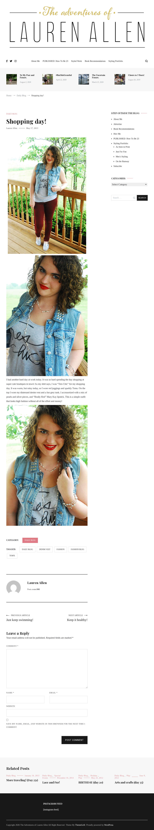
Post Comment (74, 740)
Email (53, 693)
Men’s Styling (122, 156)
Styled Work (76, 61)
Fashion (61, 549)
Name (10, 693)
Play (80, 778)
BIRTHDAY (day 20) (91, 782)
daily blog (27, 549)
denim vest (44, 549)
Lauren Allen (11, 128)
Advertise (118, 124)
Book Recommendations (95, 61)
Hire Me (117, 134)
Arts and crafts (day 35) (129, 782)
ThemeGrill (80, 825)
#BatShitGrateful (64, 75)
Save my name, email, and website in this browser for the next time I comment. (45, 725)
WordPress (108, 825)
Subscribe (118, 166)
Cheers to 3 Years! (136, 75)
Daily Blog (11, 114)
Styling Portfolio (115, 61)
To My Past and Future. (27, 76)
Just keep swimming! (19, 618)
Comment (12, 646)
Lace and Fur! (51, 782)
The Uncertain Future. (98, 76)
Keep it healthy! (77, 618)
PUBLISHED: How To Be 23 (55, 61)
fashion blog (77, 549)
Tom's (12, 556)
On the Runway (122, 161)
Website (10, 706)
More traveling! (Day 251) (22, 780)
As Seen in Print (123, 147)
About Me (35, 61)
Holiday (94, 776)
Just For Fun (121, 152)
